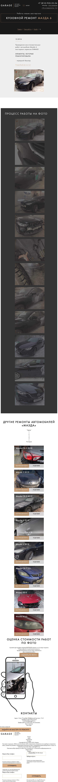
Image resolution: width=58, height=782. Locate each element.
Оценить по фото (29, 655)
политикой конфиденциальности (43, 748)
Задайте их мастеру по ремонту (15, 730)
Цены (29, 738)
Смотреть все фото (22, 465)
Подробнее (36, 465)
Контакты (29, 713)
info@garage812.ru (30, 721)
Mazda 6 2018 (22, 544)
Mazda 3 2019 (22, 472)
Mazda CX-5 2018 (24, 448)
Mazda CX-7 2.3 (23, 569)
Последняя (29, 441)
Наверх (29, 751)
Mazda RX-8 (21, 593)
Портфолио (29, 739)
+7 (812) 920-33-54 (47, 3)
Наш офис (29, 725)
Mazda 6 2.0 (21, 617)
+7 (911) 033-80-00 (52, 5)
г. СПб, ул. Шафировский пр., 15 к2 (49, 8)
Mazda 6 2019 (22, 520)
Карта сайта (29, 749)
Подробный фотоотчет (23, 65)
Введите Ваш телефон (8, 754)
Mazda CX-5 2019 (24, 496)
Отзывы (29, 741)
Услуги (29, 736)
